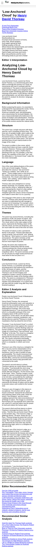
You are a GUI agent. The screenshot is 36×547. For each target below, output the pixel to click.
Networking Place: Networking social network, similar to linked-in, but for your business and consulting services (16, 510)
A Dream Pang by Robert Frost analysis (16, 534)
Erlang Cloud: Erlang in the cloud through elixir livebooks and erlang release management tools (16, 504)
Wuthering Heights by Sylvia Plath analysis (17, 539)
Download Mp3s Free (9, 27)
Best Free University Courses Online (15, 31)
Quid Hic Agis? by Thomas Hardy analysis (17, 523)
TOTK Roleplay (7, 33)
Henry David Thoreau (14, 17)
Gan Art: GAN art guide (10, 490)
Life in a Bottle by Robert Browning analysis (17, 542)
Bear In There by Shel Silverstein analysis (17, 528)
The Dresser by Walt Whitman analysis (15, 541)
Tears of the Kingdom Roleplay (13, 29)
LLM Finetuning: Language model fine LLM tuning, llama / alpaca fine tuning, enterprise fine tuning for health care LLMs (17, 499)
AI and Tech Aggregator (10, 25)
